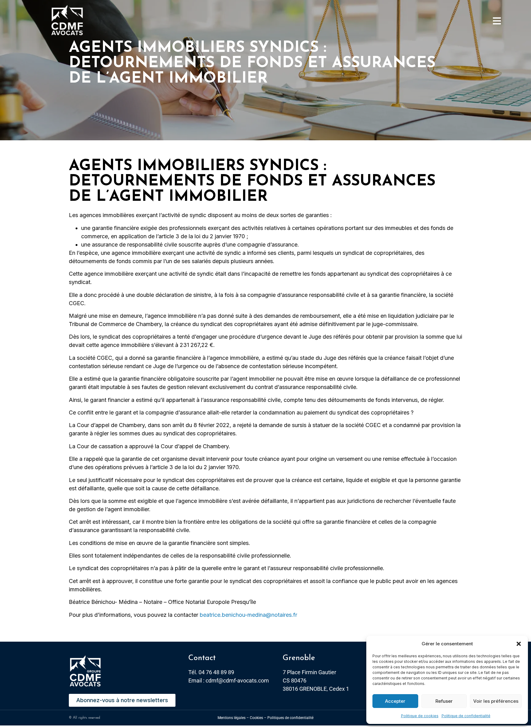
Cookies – (258, 718)
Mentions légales (232, 718)
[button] (519, 644)
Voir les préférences (495, 701)
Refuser (444, 701)
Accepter (395, 701)
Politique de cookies (420, 715)
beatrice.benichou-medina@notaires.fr (248, 615)
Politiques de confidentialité (290, 718)
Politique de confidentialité (466, 715)
